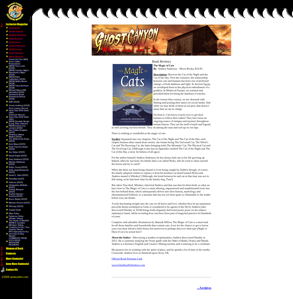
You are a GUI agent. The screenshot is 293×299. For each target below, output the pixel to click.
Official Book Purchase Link (127, 258)
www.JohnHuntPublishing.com (128, 265)
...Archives (204, 288)
